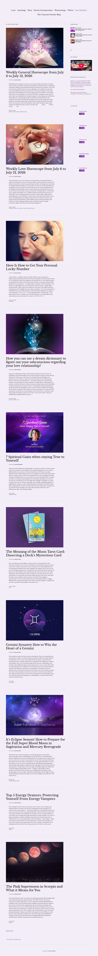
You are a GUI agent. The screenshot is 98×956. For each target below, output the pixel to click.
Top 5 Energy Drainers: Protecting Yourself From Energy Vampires (32, 797)
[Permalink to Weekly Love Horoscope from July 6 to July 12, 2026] (34, 164)
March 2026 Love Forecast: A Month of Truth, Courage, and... (83, 29)
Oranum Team (18, 79)
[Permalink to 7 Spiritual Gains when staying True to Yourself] (34, 452)
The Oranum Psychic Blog (49, 14)
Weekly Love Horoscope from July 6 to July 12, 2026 (36, 170)
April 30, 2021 (11, 828)
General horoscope (16, 111)
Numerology (60, 10)
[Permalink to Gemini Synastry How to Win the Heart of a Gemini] (34, 640)
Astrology (21, 10)
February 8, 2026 (12, 110)
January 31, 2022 (12, 586)
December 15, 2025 (12, 300)
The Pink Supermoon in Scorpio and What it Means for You (34, 888)
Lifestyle (14, 494)
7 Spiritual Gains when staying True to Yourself (35, 458)
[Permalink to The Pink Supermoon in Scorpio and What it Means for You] (34, 882)
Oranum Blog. (52, 950)
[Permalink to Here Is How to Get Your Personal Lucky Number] (34, 260)
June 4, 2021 (11, 681)
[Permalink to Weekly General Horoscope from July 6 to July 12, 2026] (34, 67)
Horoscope (15, 208)
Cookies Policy (17, 939)
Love (13, 10)
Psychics (25, 208)
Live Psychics (81, 10)
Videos (70, 10)
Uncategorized (11, 682)
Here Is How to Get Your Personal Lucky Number (31, 267)
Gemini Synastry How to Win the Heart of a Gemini (31, 646)
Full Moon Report (16, 780)
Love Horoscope (20, 208)
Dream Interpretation (43, 10)
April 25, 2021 (11, 921)
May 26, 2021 (11, 779)
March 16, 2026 (78, 27)
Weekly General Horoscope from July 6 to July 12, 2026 (35, 74)
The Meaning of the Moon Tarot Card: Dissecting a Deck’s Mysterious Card (35, 553)
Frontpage (11, 494)
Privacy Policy (10, 939)
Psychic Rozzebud (18, 464)
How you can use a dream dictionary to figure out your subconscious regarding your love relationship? (36, 362)
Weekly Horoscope (23, 111)
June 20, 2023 (11, 493)
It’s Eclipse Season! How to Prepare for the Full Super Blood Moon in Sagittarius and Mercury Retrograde (35, 743)
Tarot (29, 10)
